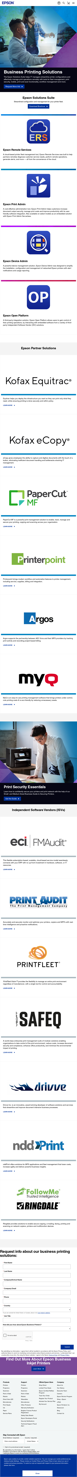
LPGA (59, 1402)
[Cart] (68, 3)
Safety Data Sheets (27, 1415)
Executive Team (62, 1391)
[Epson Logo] (8, 2)
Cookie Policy (36, 1461)
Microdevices (7, 1402)
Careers (59, 1393)
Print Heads (6, 1405)
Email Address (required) (11, 1438)
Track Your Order (44, 1395)
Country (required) (31, 1438)
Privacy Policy (32, 1451)
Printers (5, 1385)
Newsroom (60, 1408)
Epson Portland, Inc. (63, 1405)
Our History (60, 1388)
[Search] (63, 3)
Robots (5, 1396)
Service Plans (7, 1413)
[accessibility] (59, 3)
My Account (42, 1404)
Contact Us (60, 1413)
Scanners (6, 1391)
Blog (58, 1410)
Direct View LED (8, 1399)
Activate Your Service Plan (47, 1401)
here (13, 1465)
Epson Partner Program (64, 1396)
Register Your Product (46, 1398)
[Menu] (73, 3)
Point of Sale (7, 1393)
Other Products (26, 1405)
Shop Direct (42, 1385)
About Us (60, 1385)
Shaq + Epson (61, 1399)
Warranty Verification (27, 1408)
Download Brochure (37, 106)
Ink (4, 1408)
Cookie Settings (14, 1461)
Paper (5, 1410)
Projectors (6, 1388)
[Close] (37, 1473)
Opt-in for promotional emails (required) (17, 1447)
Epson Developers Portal (29, 1418)
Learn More (7, 405)
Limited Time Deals (45, 1388)
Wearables (24, 1399)
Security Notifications (27, 1421)
